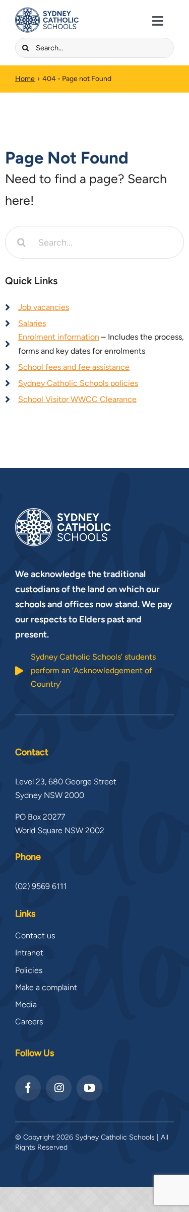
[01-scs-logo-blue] (47, 11)
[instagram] (59, 1088)
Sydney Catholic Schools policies (78, 383)
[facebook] (28, 1088)
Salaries (32, 323)
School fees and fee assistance (74, 367)
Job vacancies (43, 307)
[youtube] (89, 1088)
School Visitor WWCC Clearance (77, 399)
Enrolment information (58, 337)
